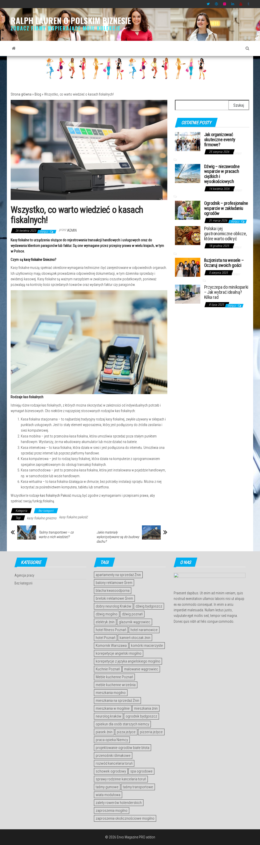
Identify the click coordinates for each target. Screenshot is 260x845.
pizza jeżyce (126, 732)
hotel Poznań (105, 637)
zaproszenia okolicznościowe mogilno (125, 818)
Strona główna (21, 94)
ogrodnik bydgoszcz (141, 716)
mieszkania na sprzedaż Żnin (117, 700)
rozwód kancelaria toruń (114, 763)
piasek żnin (104, 732)
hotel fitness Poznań (111, 630)
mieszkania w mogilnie (113, 708)
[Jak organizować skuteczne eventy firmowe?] (187, 141)
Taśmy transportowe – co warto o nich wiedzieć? (56, 534)
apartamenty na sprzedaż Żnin (118, 575)
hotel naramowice (144, 630)
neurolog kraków (108, 716)
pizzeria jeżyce (151, 732)
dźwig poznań (132, 614)
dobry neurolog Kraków (113, 606)
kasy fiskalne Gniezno (39, 260)
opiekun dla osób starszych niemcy (122, 724)
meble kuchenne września (116, 685)
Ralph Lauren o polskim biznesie (71, 20)
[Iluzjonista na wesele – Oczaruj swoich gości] (187, 267)
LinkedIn (233, 4)
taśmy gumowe (107, 787)
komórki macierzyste (147, 645)
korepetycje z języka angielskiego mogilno (128, 661)
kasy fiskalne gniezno (41, 518)
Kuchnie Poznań (108, 669)
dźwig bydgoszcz (149, 606)
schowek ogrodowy (111, 771)
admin (72, 230)
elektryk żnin (105, 622)
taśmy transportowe (138, 787)
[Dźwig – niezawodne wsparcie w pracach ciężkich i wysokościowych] (187, 173)
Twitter (208, 4)
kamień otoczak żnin (135, 637)
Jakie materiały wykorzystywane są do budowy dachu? (117, 536)
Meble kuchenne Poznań (114, 677)
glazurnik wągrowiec (134, 622)
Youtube (241, 4)
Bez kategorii (46, 510)
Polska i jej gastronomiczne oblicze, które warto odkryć (225, 233)
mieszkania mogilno (111, 692)
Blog (38, 94)
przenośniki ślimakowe (113, 755)
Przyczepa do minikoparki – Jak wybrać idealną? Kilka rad (226, 292)
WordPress (216, 4)
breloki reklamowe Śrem (114, 598)
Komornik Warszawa (111, 645)
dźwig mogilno (107, 614)
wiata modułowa (108, 795)
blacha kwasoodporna (112, 590)
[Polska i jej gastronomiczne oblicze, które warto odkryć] (187, 235)
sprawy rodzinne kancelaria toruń (121, 779)
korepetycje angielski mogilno (118, 653)
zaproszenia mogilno (111, 810)
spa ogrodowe (141, 771)
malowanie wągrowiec (141, 669)
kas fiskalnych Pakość (55, 495)
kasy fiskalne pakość (73, 517)
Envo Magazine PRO (131, 837)
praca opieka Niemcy (112, 740)
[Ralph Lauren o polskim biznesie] (14, 48)
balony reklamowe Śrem (114, 582)
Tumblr (249, 4)
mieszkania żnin (146, 708)
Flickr (225, 4)
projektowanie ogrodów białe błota (122, 747)
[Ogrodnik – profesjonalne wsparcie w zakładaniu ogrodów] (187, 210)
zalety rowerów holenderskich (119, 802)
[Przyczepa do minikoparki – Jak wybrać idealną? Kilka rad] (187, 293)
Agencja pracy (24, 575)
